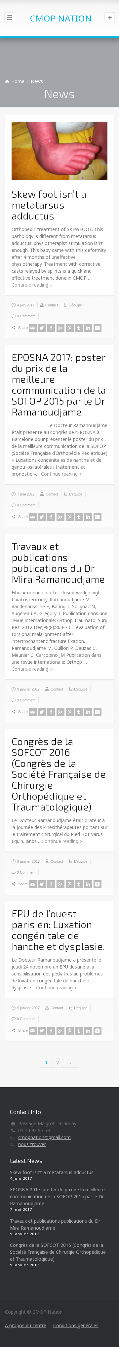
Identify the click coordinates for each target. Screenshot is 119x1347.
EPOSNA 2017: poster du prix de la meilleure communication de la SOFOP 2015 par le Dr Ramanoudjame (59, 384)
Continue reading (30, 285)
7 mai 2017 (26, 494)
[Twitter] (42, 328)
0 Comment (26, 316)
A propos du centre (25, 1325)
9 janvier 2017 (28, 689)
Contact (51, 305)
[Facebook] (51, 328)
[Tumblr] (79, 328)
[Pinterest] (70, 328)
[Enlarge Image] (59, 151)
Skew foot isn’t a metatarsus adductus (49, 204)
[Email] (33, 328)
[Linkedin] (88, 328)
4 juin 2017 (25, 305)
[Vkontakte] (97, 328)
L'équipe (75, 305)
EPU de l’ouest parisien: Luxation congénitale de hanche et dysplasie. (58, 929)
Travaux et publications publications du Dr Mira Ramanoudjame (58, 562)
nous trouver (32, 1144)
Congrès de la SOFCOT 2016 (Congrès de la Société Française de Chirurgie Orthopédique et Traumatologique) (59, 773)
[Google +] (60, 328)
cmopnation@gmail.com (44, 1137)
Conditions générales (76, 1325)
